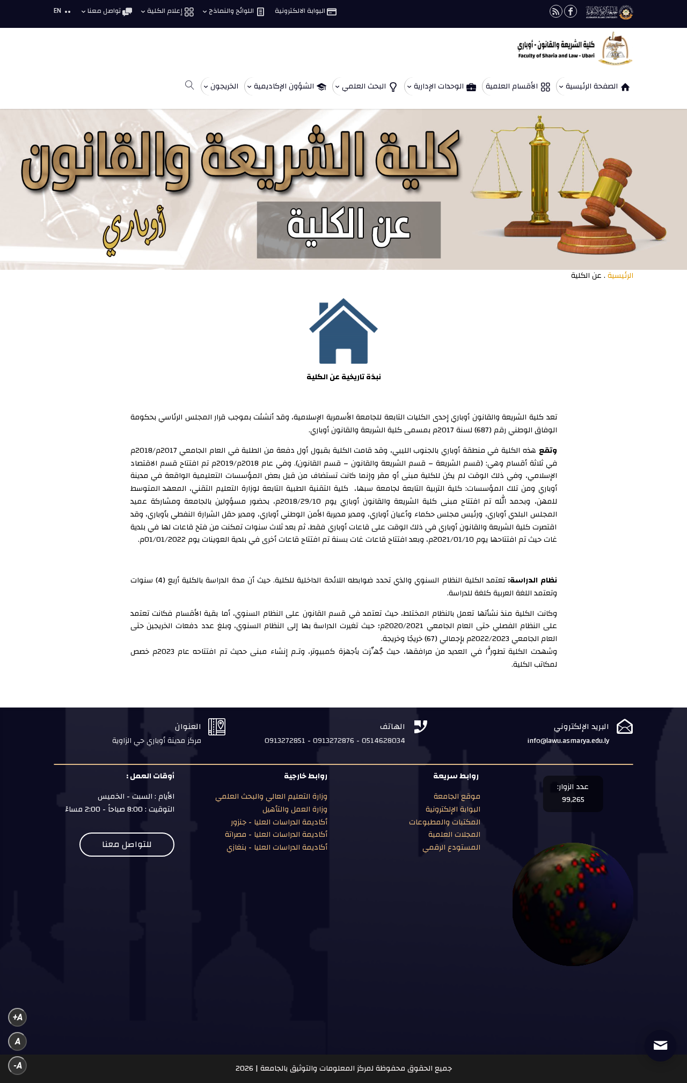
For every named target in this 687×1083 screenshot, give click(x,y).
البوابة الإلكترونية (451, 809)
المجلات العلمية (453, 835)
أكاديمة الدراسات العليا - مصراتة (276, 835)
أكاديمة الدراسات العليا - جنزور (279, 822)
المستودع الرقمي (451, 847)
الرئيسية (620, 276)
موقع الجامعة (456, 797)
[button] (660, 1011)
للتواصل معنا (127, 844)
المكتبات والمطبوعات (443, 822)
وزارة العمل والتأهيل (294, 809)
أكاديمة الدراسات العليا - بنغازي (275, 847)
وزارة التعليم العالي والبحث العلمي (271, 797)
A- (17, 1065)
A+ (18, 1017)
